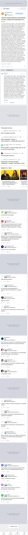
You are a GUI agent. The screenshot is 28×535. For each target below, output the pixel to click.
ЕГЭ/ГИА (9, 485)
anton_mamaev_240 (7, 153)
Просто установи (12, 130)
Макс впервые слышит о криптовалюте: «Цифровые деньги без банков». (13, 141)
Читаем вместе (15, 153)
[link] (10, 179)
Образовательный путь (13, 465)
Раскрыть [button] (6, 100)
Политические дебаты (13, 234)
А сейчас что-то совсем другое (15, 144)
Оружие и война (11, 277)
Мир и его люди (11, 222)
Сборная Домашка (10, 15)
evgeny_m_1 (5, 159)
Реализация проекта (7, 155)
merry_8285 (5, 144)
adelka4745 (5, 130)
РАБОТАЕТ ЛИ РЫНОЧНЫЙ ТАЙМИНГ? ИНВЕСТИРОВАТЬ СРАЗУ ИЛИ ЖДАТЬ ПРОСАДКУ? (13, 163)
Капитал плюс (12, 159)
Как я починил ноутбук (8, 133)
